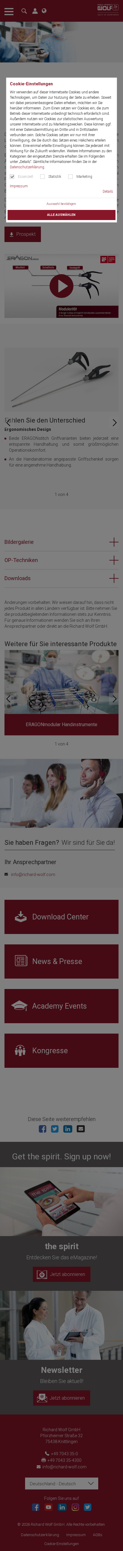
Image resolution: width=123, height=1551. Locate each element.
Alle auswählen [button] (61, 215)
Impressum (19, 186)
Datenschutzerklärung (27, 167)
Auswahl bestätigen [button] (61, 204)
